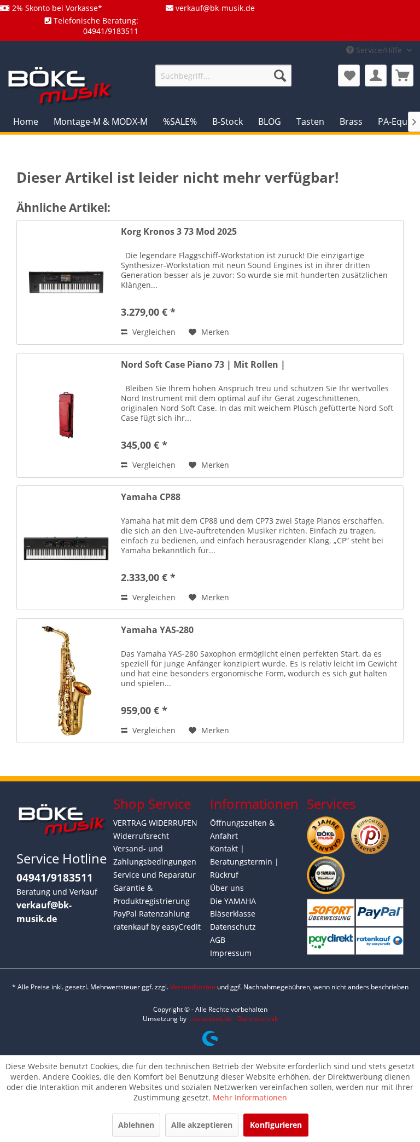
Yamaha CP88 (150, 497)
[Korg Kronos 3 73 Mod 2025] (66, 282)
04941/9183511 (54, 878)
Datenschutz (233, 926)
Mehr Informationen (250, 1097)
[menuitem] (223, 75)
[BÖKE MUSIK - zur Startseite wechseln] (60, 85)
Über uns (227, 888)
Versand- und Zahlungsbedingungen (154, 855)
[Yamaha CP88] (66, 547)
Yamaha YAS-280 (157, 630)
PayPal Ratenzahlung (151, 913)
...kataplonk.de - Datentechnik (233, 1018)
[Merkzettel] (349, 75)
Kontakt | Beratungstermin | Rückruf (244, 861)
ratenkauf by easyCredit (157, 926)
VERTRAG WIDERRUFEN (155, 823)
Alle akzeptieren (201, 1125)
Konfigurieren (276, 1125)
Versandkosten (192, 987)
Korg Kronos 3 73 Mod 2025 (179, 231)
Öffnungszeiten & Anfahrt (242, 829)
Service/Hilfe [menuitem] (379, 50)
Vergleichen (153, 332)
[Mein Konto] (376, 75)
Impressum (231, 953)
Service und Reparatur (154, 874)
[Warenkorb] (402, 75)
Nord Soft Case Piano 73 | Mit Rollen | (203, 364)
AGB (217, 940)
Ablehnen (136, 1125)
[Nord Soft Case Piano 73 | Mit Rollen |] (66, 415)
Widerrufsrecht (141, 836)
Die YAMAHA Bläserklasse (233, 907)
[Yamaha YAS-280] (66, 680)
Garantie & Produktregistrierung (151, 894)
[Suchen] (280, 75)
